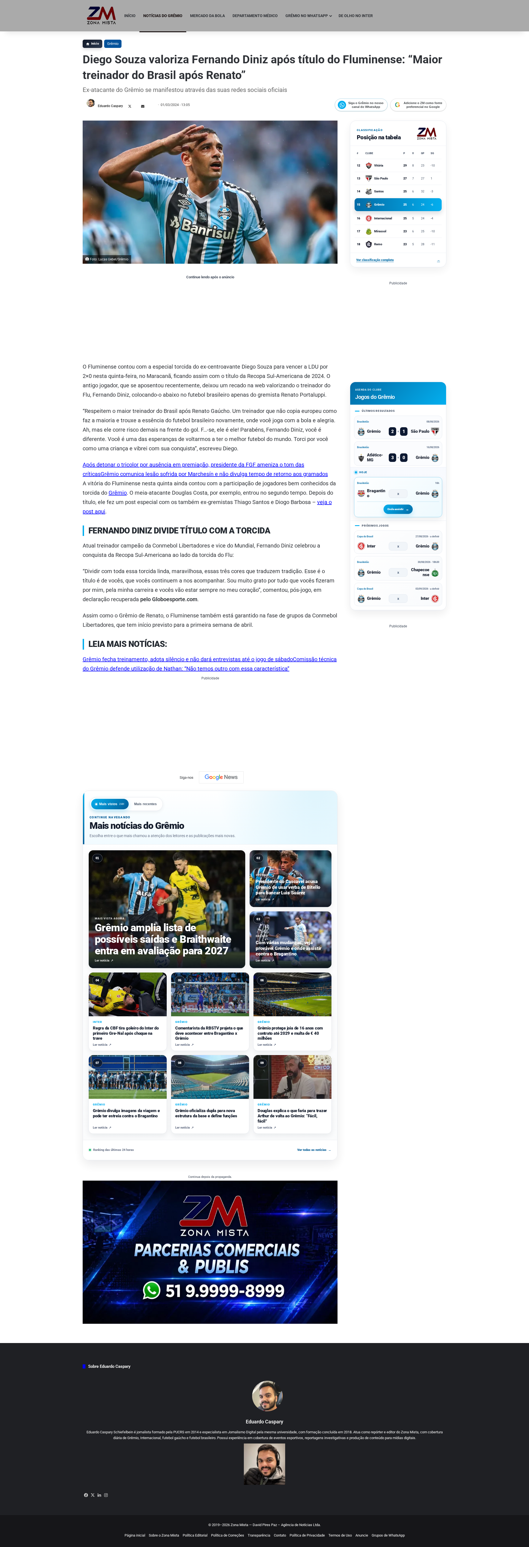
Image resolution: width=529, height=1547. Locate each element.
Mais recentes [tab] (145, 804)
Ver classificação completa (398, 260)
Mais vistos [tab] (112, 804)
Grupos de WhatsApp (388, 1535)
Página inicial (135, 1535)
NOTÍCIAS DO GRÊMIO (162, 15)
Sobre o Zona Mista (164, 1535)
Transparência (259, 1535)
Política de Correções (227, 1535)
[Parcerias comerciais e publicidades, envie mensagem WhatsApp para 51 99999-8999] (210, 1252)
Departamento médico (255, 15)
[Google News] (221, 777)
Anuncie (361, 1535)
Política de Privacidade (307, 1535)
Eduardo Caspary (110, 106)
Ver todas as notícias (314, 1150)
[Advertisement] (210, 320)
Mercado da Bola (207, 15)
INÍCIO (130, 15)
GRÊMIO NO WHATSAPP (306, 15)
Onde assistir (395, 509)
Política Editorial (195, 1535)
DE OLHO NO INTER (356, 15)
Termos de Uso (340, 1535)
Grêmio (112, 44)
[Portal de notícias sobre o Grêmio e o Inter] (101, 16)
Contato (280, 1535)
